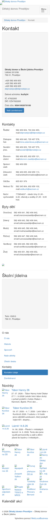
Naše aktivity (9, 355)
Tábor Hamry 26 (20, 390)
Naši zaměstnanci (14, 110)
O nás (6, 338)
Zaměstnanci (10, 378)
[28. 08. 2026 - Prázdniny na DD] (6, 452)
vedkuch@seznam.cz (29, 189)
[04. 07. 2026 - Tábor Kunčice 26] (31, 452)
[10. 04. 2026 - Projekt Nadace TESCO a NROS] (19, 490)
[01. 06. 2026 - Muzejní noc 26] (6, 468)
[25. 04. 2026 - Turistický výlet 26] (31, 481)
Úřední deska (10, 361)
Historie (7, 344)
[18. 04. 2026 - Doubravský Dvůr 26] (44, 481)
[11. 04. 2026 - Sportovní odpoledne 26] (6, 490)
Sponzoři (8, 349)
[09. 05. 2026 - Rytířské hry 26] (44, 468)
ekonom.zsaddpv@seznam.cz (33, 159)
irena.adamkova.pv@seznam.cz (34, 142)
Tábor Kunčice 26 (22, 408)
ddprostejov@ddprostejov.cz (17, 88)
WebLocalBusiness (39, 518)
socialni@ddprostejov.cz (30, 149)
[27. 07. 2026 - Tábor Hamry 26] (19, 452)
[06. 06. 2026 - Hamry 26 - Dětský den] (44, 459)
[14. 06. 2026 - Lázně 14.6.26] (44, 450)
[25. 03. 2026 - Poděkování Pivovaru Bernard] (31, 490)
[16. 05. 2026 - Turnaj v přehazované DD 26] (31, 470)
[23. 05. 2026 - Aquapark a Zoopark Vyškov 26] (19, 472)
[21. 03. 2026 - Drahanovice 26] (44, 489)
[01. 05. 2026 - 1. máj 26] (44, 475)
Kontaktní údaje (11, 372)
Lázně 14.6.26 (20, 425)
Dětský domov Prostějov (15, 8)
